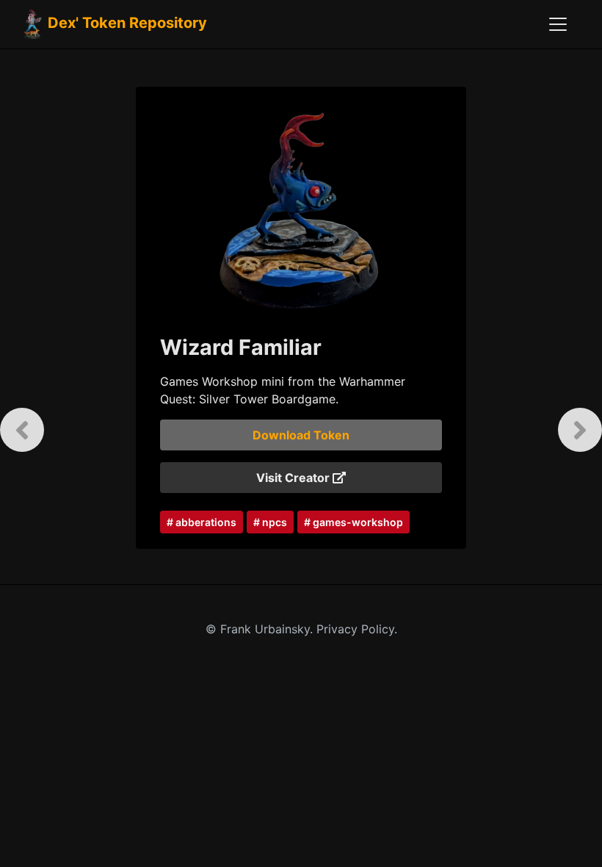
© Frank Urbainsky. (261, 629)
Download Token (301, 435)
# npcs (270, 522)
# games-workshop (353, 522)
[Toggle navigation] (558, 24)
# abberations (201, 522)
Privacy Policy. (356, 629)
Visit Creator (294, 477)
